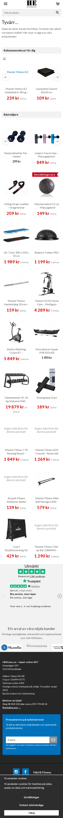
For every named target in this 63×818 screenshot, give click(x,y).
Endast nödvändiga (31, 805)
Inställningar (31, 797)
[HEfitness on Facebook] (25, 772)
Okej (32, 812)
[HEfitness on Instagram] (16, 772)
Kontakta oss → (12, 707)
